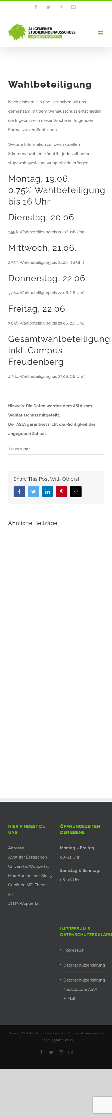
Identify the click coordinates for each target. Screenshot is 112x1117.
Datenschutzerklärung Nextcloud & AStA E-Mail (82, 989)
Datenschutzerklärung (82, 965)
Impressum (74, 950)
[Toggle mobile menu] (101, 33)
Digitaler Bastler (62, 1040)
